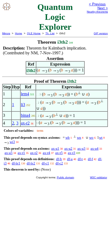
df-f (90, 159)
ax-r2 (25, 123)
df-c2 (59, 163)
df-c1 (45, 163)
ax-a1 (55, 148)
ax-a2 (68, 148)
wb (67, 137)
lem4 (25, 94)
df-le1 (16, 163)
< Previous (97, 4)
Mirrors (6, 33)
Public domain (65, 177)
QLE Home (34, 33)
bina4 (25, 115)
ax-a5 (9, 153)
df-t (80, 159)
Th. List (49, 33)
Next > (102, 8)
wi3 (12, 142)
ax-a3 (81, 148)
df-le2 (31, 163)
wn (79, 137)
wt (101, 137)
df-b (59, 159)
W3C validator (98, 177)
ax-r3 (71, 153)
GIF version (101, 33)
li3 (23, 104)
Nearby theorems (97, 11)
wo (91, 137)
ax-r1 (21, 153)
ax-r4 (46, 153)
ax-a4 (95, 148)
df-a (70, 159)
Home (18, 33)
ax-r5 (59, 153)
